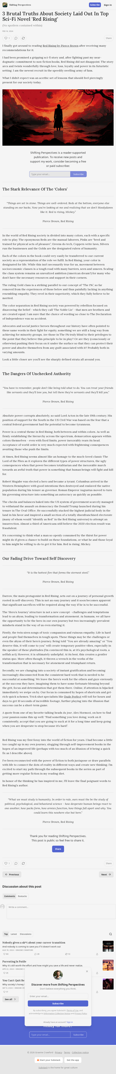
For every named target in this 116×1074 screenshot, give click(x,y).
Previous (14, 874)
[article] (58, 948)
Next (104, 874)
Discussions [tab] (25, 934)
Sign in (108, 4)
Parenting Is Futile (14, 961)
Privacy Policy (81, 1013)
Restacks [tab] (22, 896)
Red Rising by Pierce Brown (60, 45)
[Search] (111, 934)
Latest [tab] (14, 934)
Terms (67, 1052)
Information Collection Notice (57, 1013)
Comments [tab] (9, 896)
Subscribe (95, 4)
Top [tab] (6, 934)
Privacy (58, 1052)
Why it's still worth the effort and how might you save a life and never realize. (42, 965)
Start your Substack (50, 1060)
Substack (43, 1067)
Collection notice (80, 1052)
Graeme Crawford (24, 950)
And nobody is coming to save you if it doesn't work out (31, 946)
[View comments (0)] (16, 38)
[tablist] (15, 896)
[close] (87, 971)
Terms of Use (72, 1010)
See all (8, 999)
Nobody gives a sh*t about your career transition (33, 942)
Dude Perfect (72, 696)
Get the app (73, 1060)
